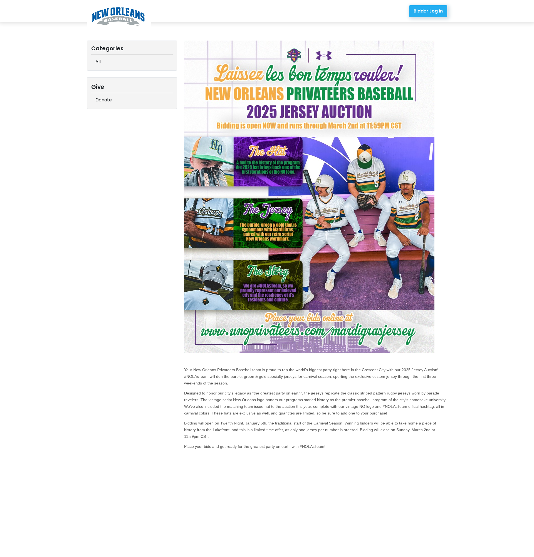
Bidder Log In (428, 11)
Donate (103, 100)
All (98, 61)
